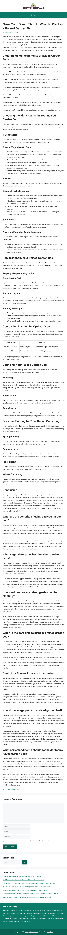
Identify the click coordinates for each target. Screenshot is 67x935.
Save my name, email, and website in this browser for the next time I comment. (32, 841)
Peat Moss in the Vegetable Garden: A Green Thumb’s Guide (23, 880)
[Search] (24, 862)
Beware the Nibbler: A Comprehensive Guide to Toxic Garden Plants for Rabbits (30, 894)
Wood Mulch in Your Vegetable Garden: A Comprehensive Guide (25, 890)
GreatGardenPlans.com (11, 910)
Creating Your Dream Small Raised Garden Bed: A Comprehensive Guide (27, 897)
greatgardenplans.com (31, 932)
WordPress (50, 932)
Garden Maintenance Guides (15, 789)
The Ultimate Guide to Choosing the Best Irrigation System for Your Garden (29, 883)
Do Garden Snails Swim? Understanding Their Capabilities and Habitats (27, 887)
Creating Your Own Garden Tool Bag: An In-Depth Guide (22, 876)
